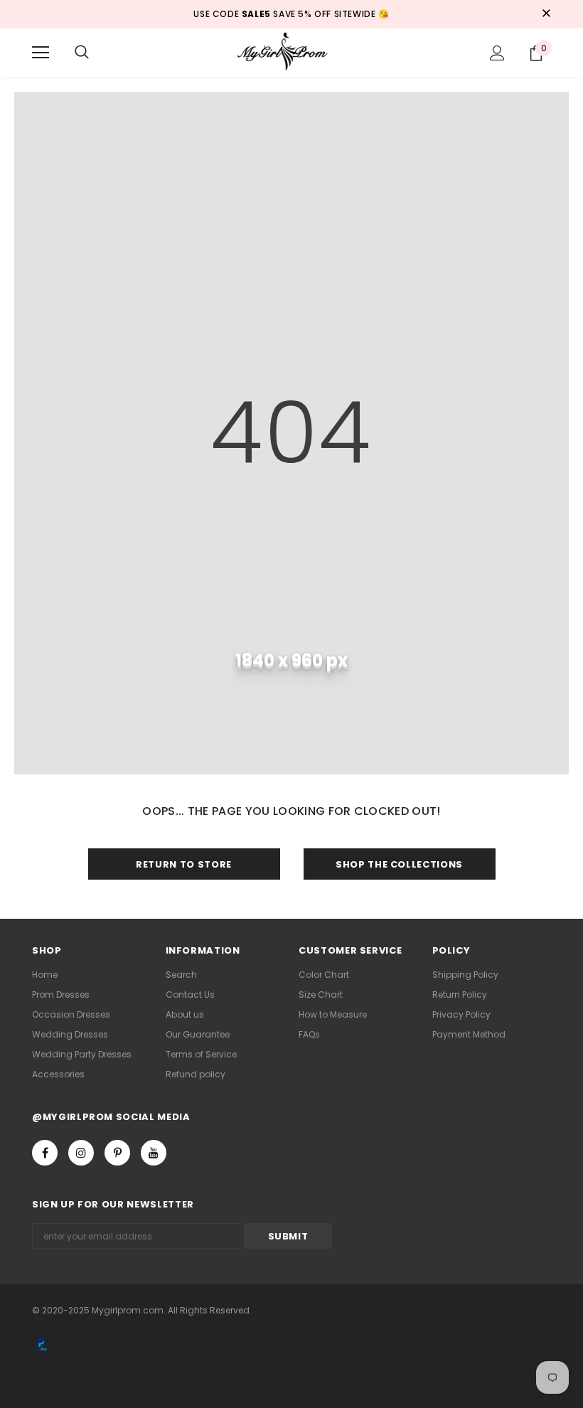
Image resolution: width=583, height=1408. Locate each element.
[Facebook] (45, 1153)
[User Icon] (497, 53)
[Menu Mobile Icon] (40, 52)
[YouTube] (153, 1153)
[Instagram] (81, 1153)
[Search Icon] (82, 53)
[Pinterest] (117, 1153)
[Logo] (291, 52)
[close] (546, 14)
